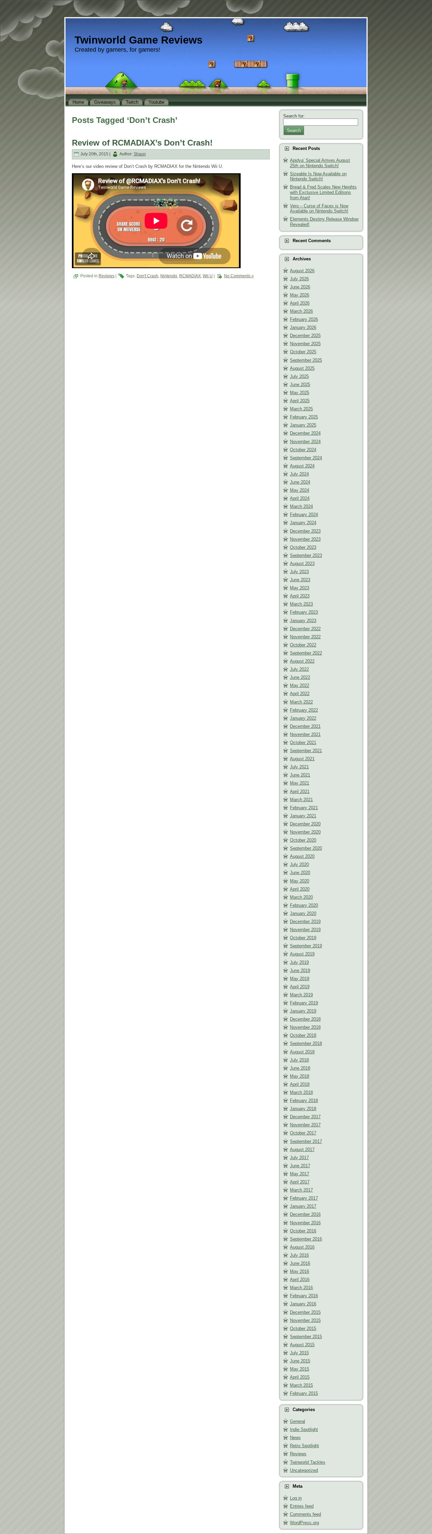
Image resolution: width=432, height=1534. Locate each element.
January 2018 (303, 1108)
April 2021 (299, 791)
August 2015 (302, 1344)
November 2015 (305, 1320)
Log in (296, 1498)
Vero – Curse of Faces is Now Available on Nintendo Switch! (319, 208)
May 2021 (299, 783)
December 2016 (305, 1214)
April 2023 (299, 595)
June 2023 (300, 579)
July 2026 (299, 278)
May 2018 (299, 1076)
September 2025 (306, 360)
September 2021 (306, 750)
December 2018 (305, 1019)
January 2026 (303, 327)
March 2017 (301, 1190)
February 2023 (304, 612)
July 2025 (299, 376)
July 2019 (299, 962)
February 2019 (304, 1002)
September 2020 (306, 848)
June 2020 (300, 872)
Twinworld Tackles (307, 1462)
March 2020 (301, 897)
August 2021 (302, 758)
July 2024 (299, 474)
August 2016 (302, 1247)
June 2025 (300, 384)
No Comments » (239, 276)
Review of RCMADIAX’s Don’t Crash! (142, 142)
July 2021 (299, 766)
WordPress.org (304, 1522)
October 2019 (303, 937)
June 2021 (300, 774)
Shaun (140, 154)
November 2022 (305, 636)
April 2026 (299, 303)
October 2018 (303, 1035)
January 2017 (303, 1206)
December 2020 (305, 823)
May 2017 (299, 1173)
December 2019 (305, 921)
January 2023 (303, 620)
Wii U (208, 276)
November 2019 (305, 929)
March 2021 (301, 799)
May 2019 (299, 978)
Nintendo (168, 276)
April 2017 (299, 1181)
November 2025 (305, 343)
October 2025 (303, 351)
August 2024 (302, 465)
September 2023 (306, 555)
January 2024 (303, 522)
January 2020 (303, 913)
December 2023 (305, 531)
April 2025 (299, 400)
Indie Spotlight (304, 1429)
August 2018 (302, 1051)
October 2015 (303, 1328)
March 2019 (301, 994)
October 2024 (303, 449)
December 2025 (305, 335)
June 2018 (300, 1068)
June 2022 (300, 677)
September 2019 (306, 945)
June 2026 (300, 286)
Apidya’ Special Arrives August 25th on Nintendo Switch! (320, 163)
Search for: (294, 116)
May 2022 (299, 685)
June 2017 (300, 1165)
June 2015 (300, 1360)
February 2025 (304, 416)
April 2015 (299, 1377)
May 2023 (299, 587)
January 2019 (303, 1011)
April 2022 (299, 693)
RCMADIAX (190, 276)
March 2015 (301, 1385)
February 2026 (304, 319)
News (295, 1437)
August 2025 (302, 368)
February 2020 (304, 905)
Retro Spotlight (304, 1445)
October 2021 (303, 742)
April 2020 (299, 889)
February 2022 (304, 710)
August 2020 (302, 856)
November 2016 (305, 1222)
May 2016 (299, 1271)
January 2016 (303, 1303)
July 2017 (299, 1157)
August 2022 (302, 661)
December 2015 (305, 1312)
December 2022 (305, 628)
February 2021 (304, 807)
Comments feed (305, 1514)
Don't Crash (147, 276)
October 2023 (303, 547)
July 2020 (299, 864)
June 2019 (300, 970)
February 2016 (304, 1295)
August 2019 (302, 953)
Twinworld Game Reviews (138, 40)
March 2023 (301, 604)
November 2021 (305, 734)
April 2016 (299, 1279)
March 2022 (301, 702)
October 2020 (303, 840)
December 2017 (305, 1116)
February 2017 (304, 1198)
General (297, 1421)
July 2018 (299, 1060)
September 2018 (306, 1043)
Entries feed (302, 1506)
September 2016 (306, 1239)
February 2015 (304, 1393)
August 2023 (302, 563)
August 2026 (302, 270)
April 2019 (299, 986)
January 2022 (303, 718)
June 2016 (300, 1263)
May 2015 (299, 1369)
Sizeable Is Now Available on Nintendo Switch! (318, 176)
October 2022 (303, 644)
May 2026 (299, 295)
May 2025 (299, 392)
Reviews (106, 276)
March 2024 (301, 506)
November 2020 (305, 832)
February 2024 (304, 514)
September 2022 (306, 653)
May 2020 (299, 881)
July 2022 (299, 669)
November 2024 (305, 441)
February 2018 (304, 1100)
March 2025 (301, 408)
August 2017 (302, 1149)
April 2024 (299, 498)
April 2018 (299, 1084)
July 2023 (299, 571)
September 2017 (306, 1141)
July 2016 (299, 1255)
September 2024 (306, 457)
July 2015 (299, 1352)
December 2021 (305, 726)
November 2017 (305, 1124)
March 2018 (301, 1092)
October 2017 (303, 1132)
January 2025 (303, 425)
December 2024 (305, 433)
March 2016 (301, 1287)
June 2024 (300, 482)
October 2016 (303, 1230)
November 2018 (305, 1027)
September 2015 (306, 1336)
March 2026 (301, 311)
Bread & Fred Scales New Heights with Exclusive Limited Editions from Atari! (323, 192)
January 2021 (303, 815)
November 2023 (305, 539)
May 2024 (299, 490)
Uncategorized (304, 1470)
